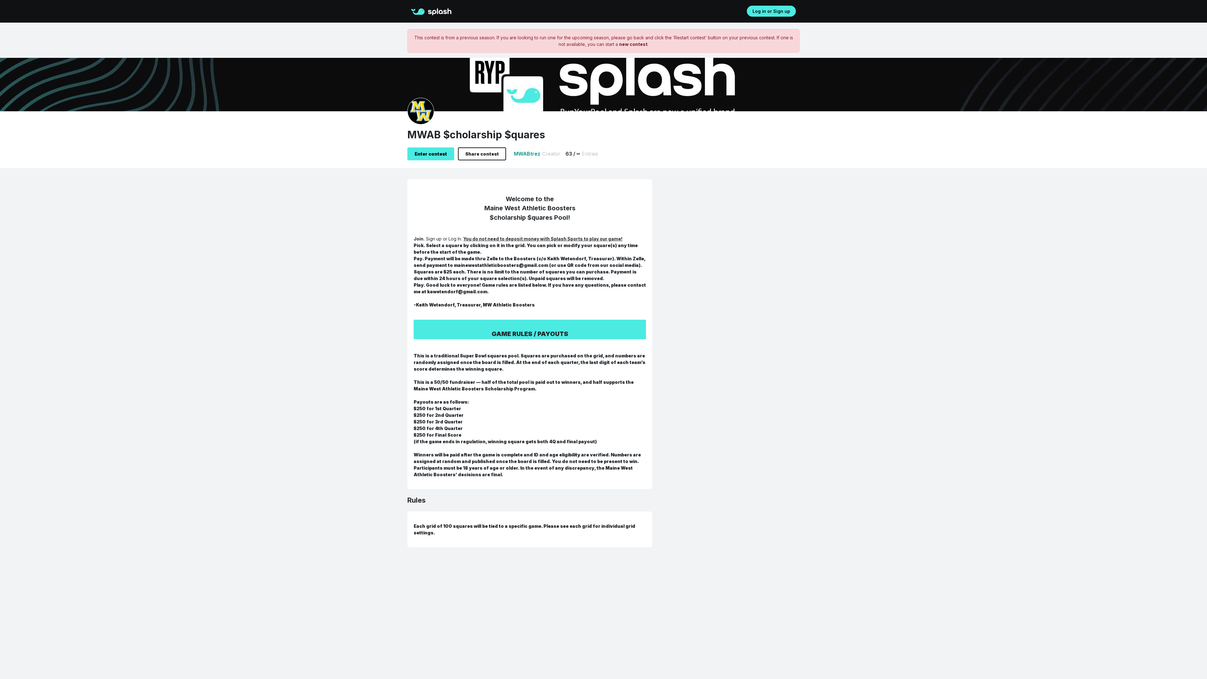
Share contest (482, 154)
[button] (419, 11)
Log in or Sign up (771, 11)
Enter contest (431, 154)
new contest (633, 44)
